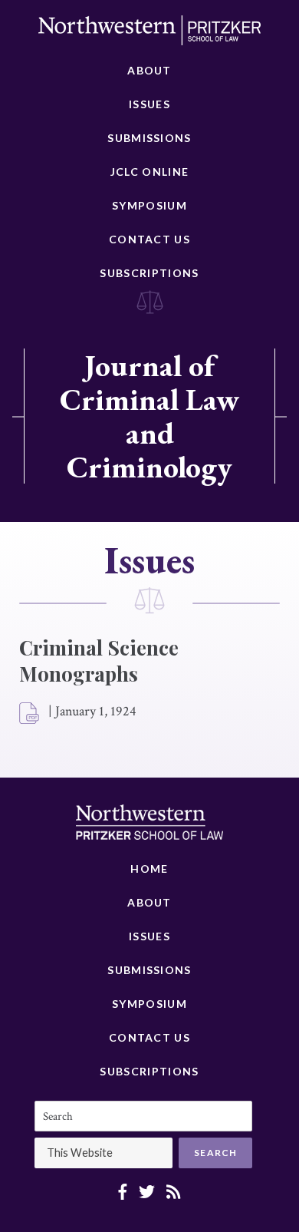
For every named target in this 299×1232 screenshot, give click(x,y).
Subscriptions (149, 272)
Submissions (149, 137)
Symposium (149, 205)
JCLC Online (149, 171)
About (149, 70)
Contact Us (149, 239)
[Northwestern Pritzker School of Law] (149, 34)
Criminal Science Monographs (99, 660)
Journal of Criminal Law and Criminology (149, 416)
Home (149, 868)
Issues (149, 104)
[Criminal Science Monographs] (30, 713)
